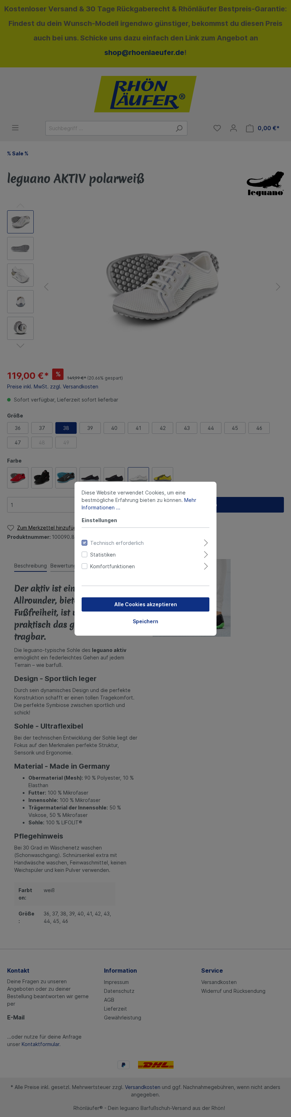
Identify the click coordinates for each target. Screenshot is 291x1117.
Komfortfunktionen (112, 566)
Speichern (145, 621)
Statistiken (103, 555)
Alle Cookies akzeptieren (145, 604)
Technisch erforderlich (117, 543)
